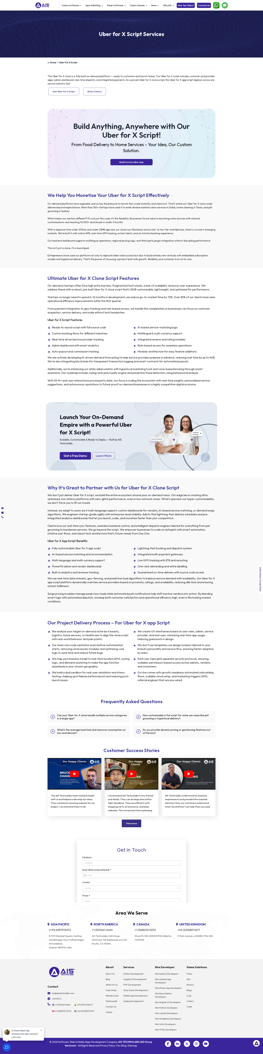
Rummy (190, 984)
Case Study (111, 990)
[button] (168, 1044)
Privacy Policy (107, 1045)
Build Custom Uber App (131, 162)
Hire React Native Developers (163, 995)
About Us (110, 973)
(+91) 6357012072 (60, 930)
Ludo (189, 995)
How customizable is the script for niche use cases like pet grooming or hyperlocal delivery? (176, 717)
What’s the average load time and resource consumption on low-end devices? (91, 731)
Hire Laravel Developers (166, 1013)
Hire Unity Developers (165, 1024)
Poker (189, 973)
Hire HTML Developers (166, 1029)
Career (109, 1012)
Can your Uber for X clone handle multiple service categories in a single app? (92, 717)
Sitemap (132, 1045)
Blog (108, 979)
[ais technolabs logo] (62, 971)
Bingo (189, 990)
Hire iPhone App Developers (168, 988)
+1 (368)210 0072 (145, 930)
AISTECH (56, 998)
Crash (189, 1006)
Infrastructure (112, 995)
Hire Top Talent (186, 5)
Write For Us (112, 984)
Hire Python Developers (166, 1007)
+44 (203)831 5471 (188, 930)
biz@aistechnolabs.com (63, 993)
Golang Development (133, 1001)
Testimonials (111, 1001)
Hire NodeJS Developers (166, 973)
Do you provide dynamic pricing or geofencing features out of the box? (176, 731)
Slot (188, 979)
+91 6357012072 (85, 1004)
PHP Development (132, 984)
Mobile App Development (135, 995)
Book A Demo (95, 91)
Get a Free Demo (75, 456)
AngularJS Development (135, 979)
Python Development (133, 973)
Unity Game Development (135, 990)
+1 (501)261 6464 (102, 930)
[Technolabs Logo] (47, 5)
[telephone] (2, 517)
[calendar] (2, 512)
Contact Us (204, 5)
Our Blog (121, 1045)
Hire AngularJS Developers (168, 1002)
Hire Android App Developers (163, 981)
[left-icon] (48, 62)
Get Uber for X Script (64, 91)
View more (131, 823)
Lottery (190, 1001)
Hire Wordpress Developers (168, 1018)
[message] (2, 508)
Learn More (104, 456)
